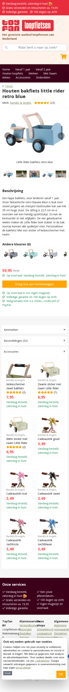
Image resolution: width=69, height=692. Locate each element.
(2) (17, 393)
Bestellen (25, 633)
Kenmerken (11, 330)
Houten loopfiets (12, 73)
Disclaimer (60, 633)
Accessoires (23, 77)
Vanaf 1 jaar (22, 69)
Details (8, 673)
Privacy (58, 637)
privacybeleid (23, 667)
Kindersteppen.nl (47, 637)
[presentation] (7, 135)
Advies (6, 77)
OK (61, 674)
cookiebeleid (42, 660)
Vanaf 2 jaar (43, 69)
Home (6, 69)
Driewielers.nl (45, 629)
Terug (8, 86)
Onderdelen (43, 77)
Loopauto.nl (44, 633)
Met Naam (50, 73)
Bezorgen (26, 629)
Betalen (24, 637)
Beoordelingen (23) (16, 340)
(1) (49, 393)
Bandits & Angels (20, 103)
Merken (33, 73)
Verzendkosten (29, 625)
